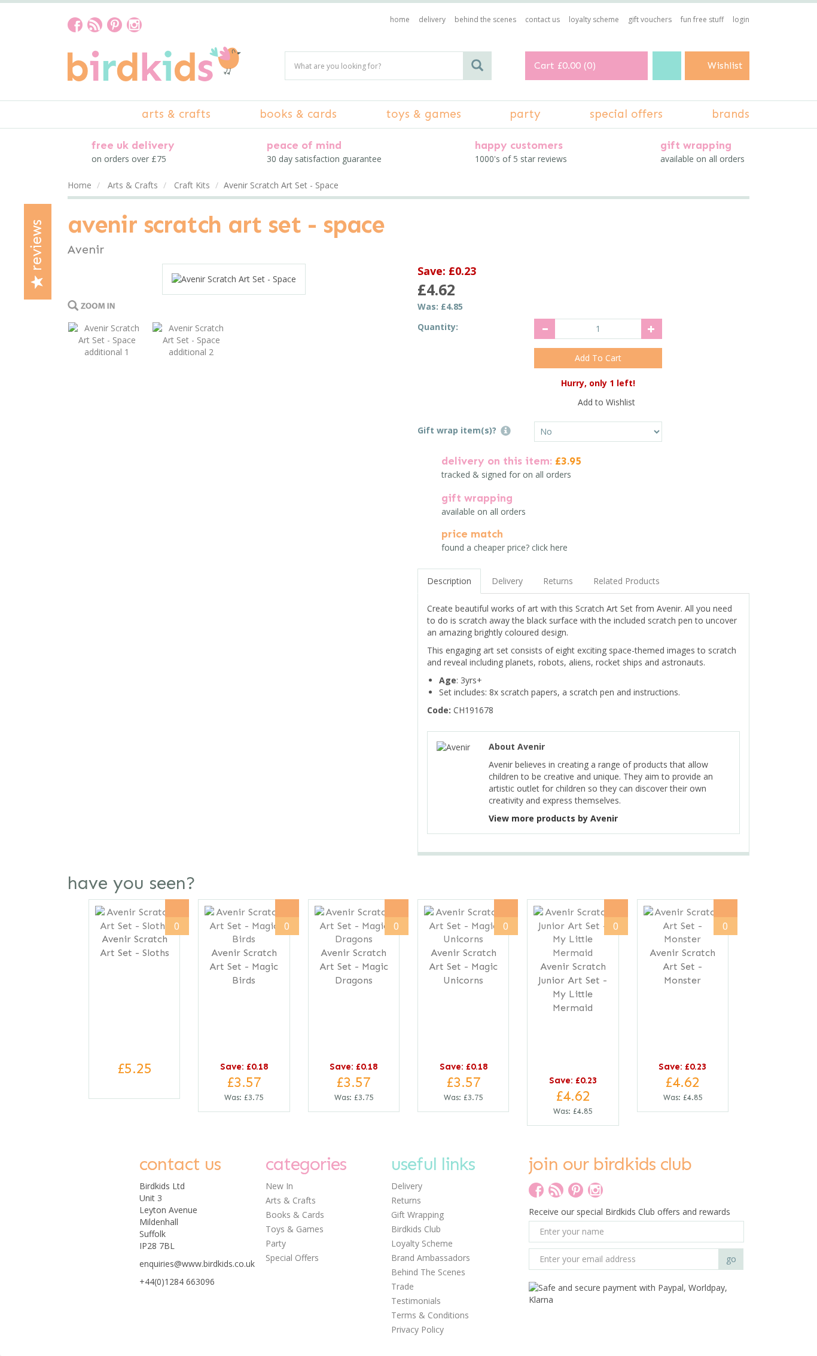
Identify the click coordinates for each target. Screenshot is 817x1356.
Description (449, 581)
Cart (544, 65)
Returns (558, 581)
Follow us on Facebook (75, 24)
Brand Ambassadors (430, 1257)
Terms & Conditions (430, 1315)
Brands (730, 114)
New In (279, 1186)
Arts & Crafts (291, 1200)
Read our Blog (94, 24)
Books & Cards (295, 1214)
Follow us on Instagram (134, 24)
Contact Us (542, 19)
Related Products (626, 581)
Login (741, 19)
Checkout (667, 65)
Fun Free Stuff (702, 19)
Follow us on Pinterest (114, 24)
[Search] (477, 65)
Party (276, 1243)
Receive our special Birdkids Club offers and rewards (629, 1211)
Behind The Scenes (428, 1272)
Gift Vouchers (650, 19)
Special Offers (292, 1257)
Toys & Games (295, 1229)
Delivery (507, 581)
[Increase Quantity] (651, 329)
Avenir (86, 249)
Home (400, 19)
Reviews (36, 247)
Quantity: (437, 326)
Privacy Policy (417, 1329)
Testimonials (416, 1300)
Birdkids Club (416, 1229)
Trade (402, 1286)
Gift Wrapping (417, 1214)
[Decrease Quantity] (544, 329)
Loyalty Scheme (422, 1243)
